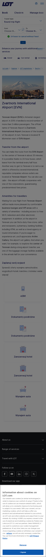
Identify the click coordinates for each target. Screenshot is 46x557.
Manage (23, 545)
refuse (9, 533)
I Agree (23, 552)
